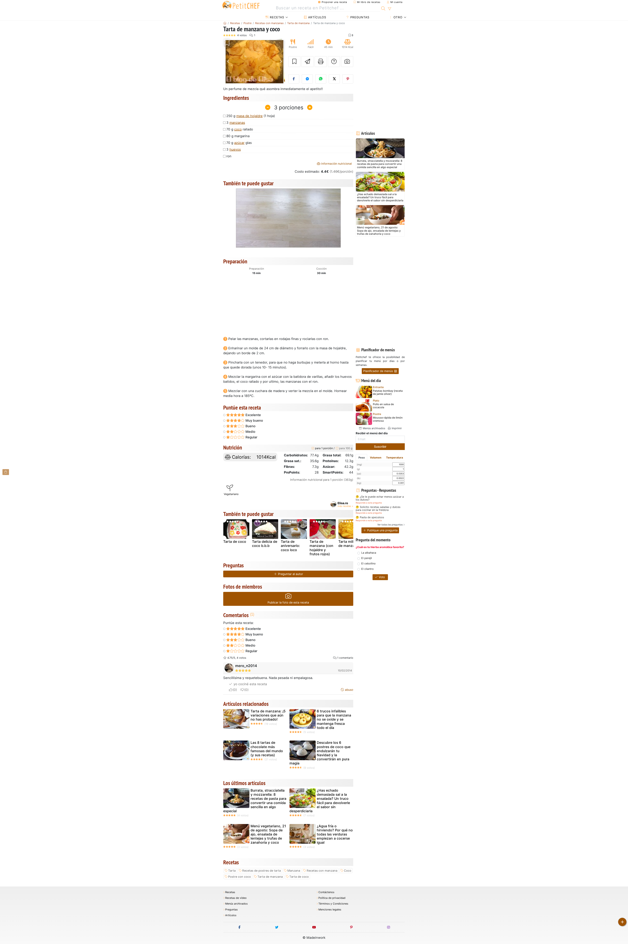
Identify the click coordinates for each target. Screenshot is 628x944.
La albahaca (368, 552)
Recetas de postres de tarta (261, 870)
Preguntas (359, 17)
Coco (347, 870)
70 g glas (239, 143)
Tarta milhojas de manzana (350, 544)
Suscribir (380, 446)
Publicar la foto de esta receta (288, 602)
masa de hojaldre (249, 116)
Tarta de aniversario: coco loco (290, 546)
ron (228, 156)
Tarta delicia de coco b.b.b (264, 544)
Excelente (253, 415)
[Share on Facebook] (293, 78)
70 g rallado (239, 129)
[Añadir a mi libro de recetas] (294, 61)
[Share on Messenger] (307, 78)
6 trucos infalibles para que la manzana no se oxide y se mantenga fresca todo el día (334, 719)
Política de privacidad (331, 897)
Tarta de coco (234, 542)
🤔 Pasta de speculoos (370, 517)
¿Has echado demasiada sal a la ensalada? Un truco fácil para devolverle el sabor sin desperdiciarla (319, 800)
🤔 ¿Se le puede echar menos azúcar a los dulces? (380, 498)
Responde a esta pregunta (369, 503)
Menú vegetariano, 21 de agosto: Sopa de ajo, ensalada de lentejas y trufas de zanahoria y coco (268, 834)
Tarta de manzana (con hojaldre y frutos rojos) (321, 548)
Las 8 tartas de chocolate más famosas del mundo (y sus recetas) (267, 749)
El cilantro (367, 568)
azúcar (239, 143)
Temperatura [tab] (394, 457)
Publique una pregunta (382, 530)
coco (238, 129)
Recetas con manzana (322, 870)
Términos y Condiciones (333, 903)
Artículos (316, 17)
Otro (397, 17)
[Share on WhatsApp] (320, 78)
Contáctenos (326, 892)
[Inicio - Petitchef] (225, 23)
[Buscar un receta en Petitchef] (383, 8)
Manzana (293, 870)
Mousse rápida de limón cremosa (388, 419)
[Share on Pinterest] (347, 78)
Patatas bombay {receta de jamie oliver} (388, 392)
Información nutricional (336, 163)
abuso (348, 689)
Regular (251, 437)
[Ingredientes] (5, 472)
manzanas (237, 123)
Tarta (232, 870)
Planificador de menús (378, 371)
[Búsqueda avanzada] (389, 8)
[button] (228, 61)
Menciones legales (329, 909)
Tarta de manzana (270, 876)
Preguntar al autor (290, 574)
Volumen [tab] (375, 457)
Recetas (276, 17)
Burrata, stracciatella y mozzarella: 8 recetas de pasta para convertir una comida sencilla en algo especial (254, 800)
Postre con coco (239, 876)
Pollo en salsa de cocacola (383, 406)
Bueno (250, 426)
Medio (250, 432)
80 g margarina (238, 136)
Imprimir (396, 428)
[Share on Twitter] (334, 78)
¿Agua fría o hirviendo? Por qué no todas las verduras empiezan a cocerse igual (335, 834)
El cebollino (368, 563)
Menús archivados (373, 428)
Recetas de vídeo (236, 897)
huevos (235, 149)
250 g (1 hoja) (250, 116)
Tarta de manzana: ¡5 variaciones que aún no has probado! (268, 715)
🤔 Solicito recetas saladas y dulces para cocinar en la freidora (378, 508)
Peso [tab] (361, 457)
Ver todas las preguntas (390, 524)
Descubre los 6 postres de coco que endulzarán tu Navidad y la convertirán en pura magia (319, 753)
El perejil (366, 558)
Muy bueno (254, 420)
